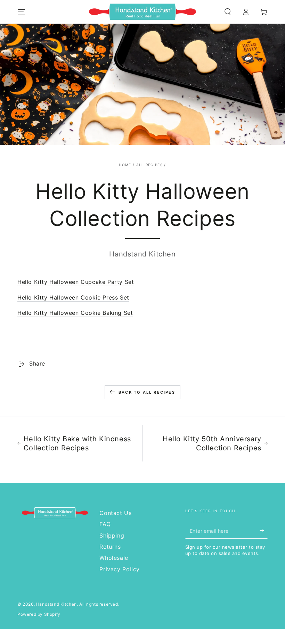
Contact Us (115, 512)
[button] (228, 11)
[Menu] (21, 11)
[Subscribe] (264, 530)
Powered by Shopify (38, 614)
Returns (110, 546)
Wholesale (113, 557)
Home (125, 165)
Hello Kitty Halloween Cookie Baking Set (75, 312)
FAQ (105, 524)
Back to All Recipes (147, 392)
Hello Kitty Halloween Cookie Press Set (73, 297)
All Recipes (149, 165)
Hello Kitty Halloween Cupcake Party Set (75, 281)
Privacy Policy (119, 569)
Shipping (111, 535)
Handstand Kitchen (56, 604)
